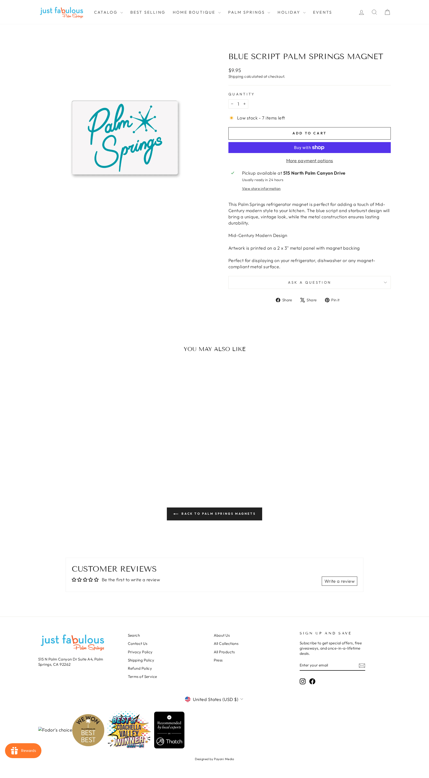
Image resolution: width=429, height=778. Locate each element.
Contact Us (137, 643)
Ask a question (309, 282)
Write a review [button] (339, 581)
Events (322, 12)
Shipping (236, 76)
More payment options (309, 160)
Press (218, 660)
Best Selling (147, 12)
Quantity (241, 94)
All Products (224, 652)
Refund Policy (140, 668)
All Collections (226, 643)
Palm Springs (247, 12)
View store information (261, 188)
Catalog (106, 12)
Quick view (80, 442)
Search (134, 635)
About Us (222, 635)
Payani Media (224, 759)
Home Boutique (195, 12)
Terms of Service (142, 676)
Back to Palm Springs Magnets (218, 513)
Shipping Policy (141, 660)
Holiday (290, 12)
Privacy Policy (140, 652)
